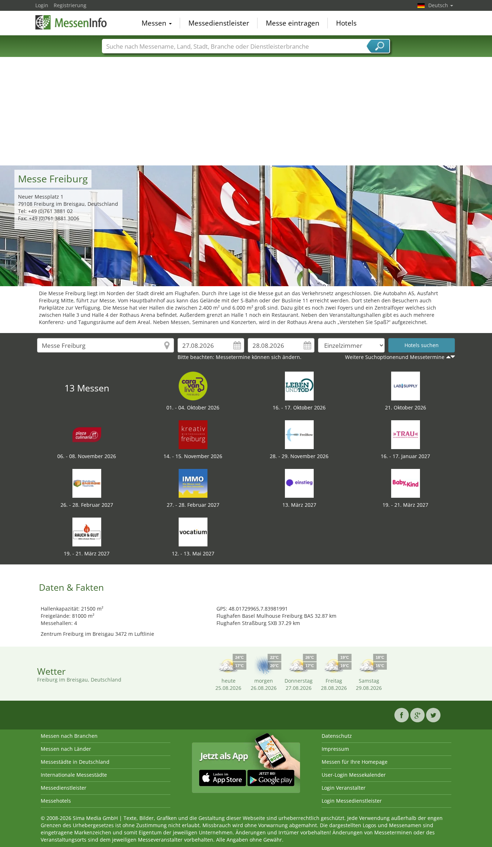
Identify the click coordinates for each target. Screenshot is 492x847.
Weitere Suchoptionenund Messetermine (394, 357)
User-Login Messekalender (354, 774)
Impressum (335, 748)
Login (41, 5)
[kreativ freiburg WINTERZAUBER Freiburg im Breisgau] (193, 434)
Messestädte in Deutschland (75, 761)
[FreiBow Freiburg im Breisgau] (299, 434)
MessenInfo (71, 22)
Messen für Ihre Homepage (355, 761)
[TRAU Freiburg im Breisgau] (405, 434)
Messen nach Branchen (69, 735)
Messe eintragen (292, 23)
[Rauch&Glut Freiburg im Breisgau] (87, 531)
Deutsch (438, 5)
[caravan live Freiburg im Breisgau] (193, 385)
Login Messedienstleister (352, 800)
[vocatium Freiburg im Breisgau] (193, 531)
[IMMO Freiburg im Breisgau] (193, 482)
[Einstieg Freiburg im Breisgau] (299, 482)
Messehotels (56, 800)
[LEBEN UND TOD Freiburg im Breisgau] (299, 385)
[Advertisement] (246, 111)
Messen (155, 23)
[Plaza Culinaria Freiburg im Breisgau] (87, 434)
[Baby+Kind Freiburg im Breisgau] (405, 482)
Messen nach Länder (66, 748)
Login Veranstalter (344, 787)
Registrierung (70, 5)
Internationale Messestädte (74, 774)
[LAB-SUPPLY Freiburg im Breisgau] (405, 385)
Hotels (346, 23)
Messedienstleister (218, 23)
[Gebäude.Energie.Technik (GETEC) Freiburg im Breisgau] (87, 482)
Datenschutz (337, 735)
